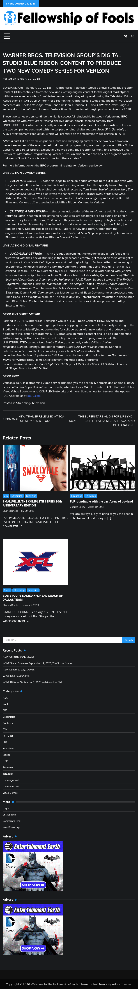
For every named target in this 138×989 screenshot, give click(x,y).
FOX (5, 741)
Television (38, 403)
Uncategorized (11, 786)
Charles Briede (10, 510)
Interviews (8, 748)
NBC (5, 761)
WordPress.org (11, 827)
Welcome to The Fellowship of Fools (55, 984)
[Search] (132, 36)
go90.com (34, 395)
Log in (6, 808)
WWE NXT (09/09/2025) (16, 675)
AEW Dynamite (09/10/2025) (19, 669)
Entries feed (9, 814)
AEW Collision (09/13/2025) (18, 656)
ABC (5, 697)
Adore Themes (122, 984)
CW (6, 495)
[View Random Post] (125, 36)
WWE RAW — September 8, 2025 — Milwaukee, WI (32, 682)
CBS (5, 710)
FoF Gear (8, 735)
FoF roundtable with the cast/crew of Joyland (101, 501)
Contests (8, 722)
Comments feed (11, 820)
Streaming (23, 403)
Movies (6, 754)
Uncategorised (11, 780)
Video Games (10, 792)
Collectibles (9, 716)
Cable (7, 590)
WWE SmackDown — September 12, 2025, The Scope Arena (37, 663)
